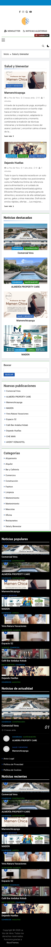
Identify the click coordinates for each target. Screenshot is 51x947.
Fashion (9, 486)
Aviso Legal (9, 758)
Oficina (9, 515)
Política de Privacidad (13, 764)
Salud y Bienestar (25, 316)
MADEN (25, 354)
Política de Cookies (12, 770)
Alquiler (9, 464)
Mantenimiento (31, 282)
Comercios (17, 248)
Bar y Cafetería (12, 469)
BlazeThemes (12, 942)
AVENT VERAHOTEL (15, 442)
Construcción (31, 248)
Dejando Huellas (13, 162)
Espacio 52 (11, 419)
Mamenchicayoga (25, 320)
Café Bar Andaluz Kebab (17, 425)
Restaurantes (12, 520)
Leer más (8, 136)
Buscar (7, 365)
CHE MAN (11, 436)
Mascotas (23, 156)
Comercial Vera (25, 253)
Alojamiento (11, 458)
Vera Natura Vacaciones (17, 414)
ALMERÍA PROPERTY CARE (25, 287)
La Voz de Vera (13, 97)
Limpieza (31, 350)
